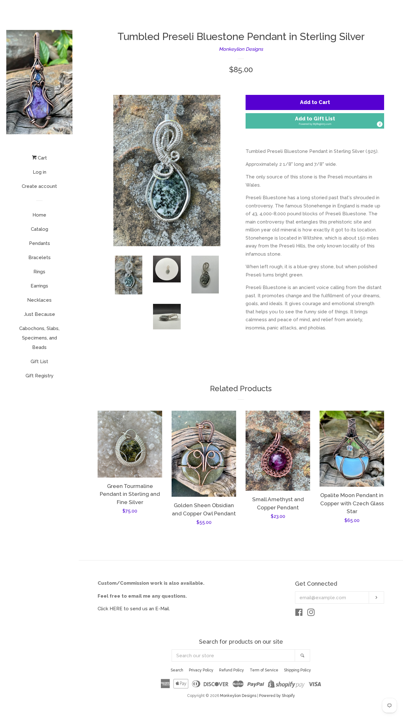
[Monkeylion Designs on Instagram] (311, 614)
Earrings (39, 286)
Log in (39, 172)
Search (177, 670)
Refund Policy (231, 670)
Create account (39, 186)
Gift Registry (40, 376)
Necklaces (39, 300)
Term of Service (264, 670)
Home (39, 215)
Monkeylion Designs (241, 49)
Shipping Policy (297, 670)
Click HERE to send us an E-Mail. (134, 609)
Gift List (39, 361)
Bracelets (39, 257)
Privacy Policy (201, 670)
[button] (315, 121)
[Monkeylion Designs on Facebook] (299, 614)
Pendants (39, 243)
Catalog (39, 229)
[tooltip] (380, 124)
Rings (39, 272)
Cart (42, 158)
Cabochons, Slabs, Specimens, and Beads (39, 338)
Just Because (39, 314)
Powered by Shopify (277, 695)
